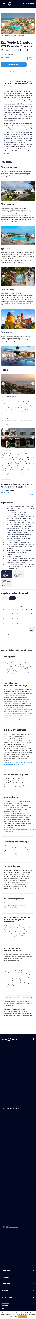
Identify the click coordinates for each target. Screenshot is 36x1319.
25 (26, 629)
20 (3, 629)
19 (31, 623)
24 (21, 629)
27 (3, 634)
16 (17, 623)
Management (5, 1275)
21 (8, 629)
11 (26, 618)
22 (12, 629)
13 (3, 623)
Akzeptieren (22, 1316)
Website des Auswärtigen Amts (16, 695)
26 (31, 629)
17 (21, 623)
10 (21, 618)
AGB (3, 1308)
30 (17, 634)
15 (12, 623)
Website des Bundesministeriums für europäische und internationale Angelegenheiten (16, 701)
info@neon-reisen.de (11, 856)
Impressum (5, 1305)
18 (26, 623)
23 (17, 629)
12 (31, 618)
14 (8, 623)
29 (12, 634)
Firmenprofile (5, 1277)
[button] (32, 24)
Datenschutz (5, 1303)
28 (8, 634)
